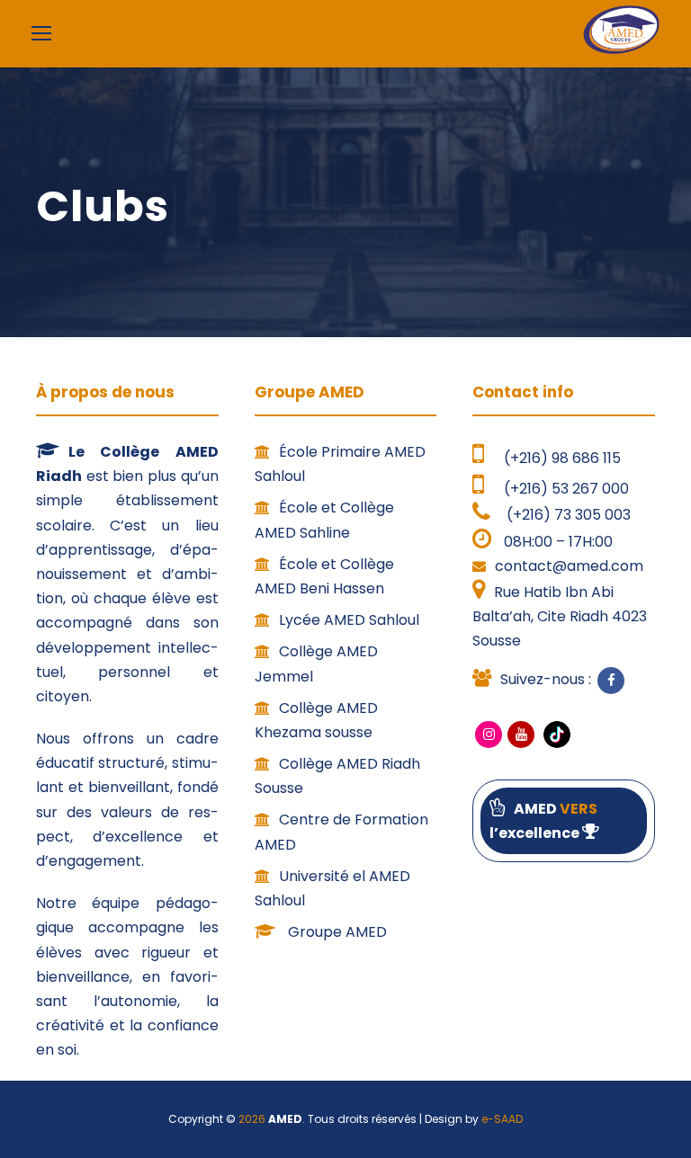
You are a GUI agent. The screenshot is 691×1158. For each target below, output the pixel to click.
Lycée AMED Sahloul (349, 620)
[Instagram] (488, 734)
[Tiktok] (555, 733)
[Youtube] (520, 734)
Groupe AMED (335, 932)
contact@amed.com (569, 566)
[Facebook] (610, 680)
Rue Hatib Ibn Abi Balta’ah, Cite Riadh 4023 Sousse (559, 616)
